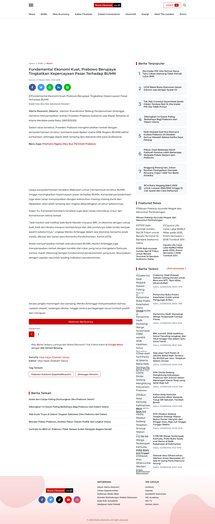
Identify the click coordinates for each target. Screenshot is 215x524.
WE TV (148, 501)
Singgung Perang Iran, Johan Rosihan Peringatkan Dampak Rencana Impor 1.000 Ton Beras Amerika (161, 171)
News (32, 14)
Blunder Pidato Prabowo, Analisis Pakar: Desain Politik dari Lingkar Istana (70, 421)
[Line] (67, 87)
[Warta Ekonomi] (107, 5)
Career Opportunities (107, 490)
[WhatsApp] (49, 87)
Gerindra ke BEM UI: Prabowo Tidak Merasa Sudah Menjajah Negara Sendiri (70, 429)
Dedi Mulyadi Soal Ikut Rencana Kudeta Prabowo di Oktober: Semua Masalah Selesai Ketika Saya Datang (163, 135)
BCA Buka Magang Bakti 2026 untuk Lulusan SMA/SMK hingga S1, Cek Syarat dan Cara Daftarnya (163, 188)
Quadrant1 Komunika (155, 494)
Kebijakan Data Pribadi (108, 504)
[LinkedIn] (58, 87)
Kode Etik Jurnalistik (107, 501)
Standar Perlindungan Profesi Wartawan (117, 497)
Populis (149, 490)
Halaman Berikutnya (80, 321)
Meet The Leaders (164, 14)
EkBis (44, 14)
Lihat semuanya (175, 268)
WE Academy (152, 497)
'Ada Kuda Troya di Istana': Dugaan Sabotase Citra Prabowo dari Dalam (68, 414)
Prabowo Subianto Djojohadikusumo (51, 374)
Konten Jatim (152, 504)
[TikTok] (59, 499)
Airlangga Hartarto (88, 374)
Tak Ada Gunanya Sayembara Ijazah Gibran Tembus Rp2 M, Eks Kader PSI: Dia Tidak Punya (164, 104)
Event (183, 14)
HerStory (149, 487)
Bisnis (50, 63)
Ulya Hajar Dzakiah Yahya (54, 357)
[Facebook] (32, 87)
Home (32, 63)
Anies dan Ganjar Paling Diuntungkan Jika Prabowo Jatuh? (61, 399)
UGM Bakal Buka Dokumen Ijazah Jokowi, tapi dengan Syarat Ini (163, 88)
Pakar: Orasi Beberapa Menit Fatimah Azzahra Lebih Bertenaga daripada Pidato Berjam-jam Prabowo (162, 153)
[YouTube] (68, 499)
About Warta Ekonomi (108, 487)
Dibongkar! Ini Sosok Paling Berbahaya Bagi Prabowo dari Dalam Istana (69, 406)
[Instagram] (77, 499)
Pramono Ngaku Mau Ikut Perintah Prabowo (69, 143)
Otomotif (130, 14)
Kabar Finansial (83, 14)
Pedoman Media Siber (108, 494)
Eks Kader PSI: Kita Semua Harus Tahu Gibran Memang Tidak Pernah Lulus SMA (162, 74)
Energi (145, 14)
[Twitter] (41, 87)
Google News (115, 344)
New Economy (61, 14)
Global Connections (109, 14)
